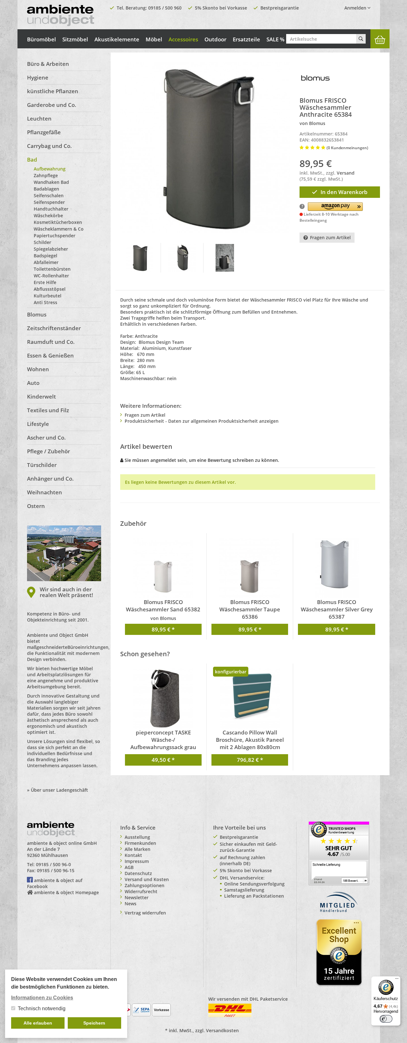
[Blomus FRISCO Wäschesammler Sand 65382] (163, 568)
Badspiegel (45, 256)
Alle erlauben (38, 1023)
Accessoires (183, 39)
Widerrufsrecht (141, 891)
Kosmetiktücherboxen (58, 222)
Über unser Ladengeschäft (59, 790)
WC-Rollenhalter (51, 276)
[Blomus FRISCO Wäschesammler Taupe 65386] (249, 568)
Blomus (36, 314)
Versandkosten (222, 1030)
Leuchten (39, 118)
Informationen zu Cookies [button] (42, 997)
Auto (33, 382)
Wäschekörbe (48, 215)
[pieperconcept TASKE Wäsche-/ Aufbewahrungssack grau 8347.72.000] (163, 698)
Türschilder (42, 465)
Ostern (36, 506)
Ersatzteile (246, 39)
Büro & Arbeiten (48, 63)
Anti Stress (45, 302)
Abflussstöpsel (50, 289)
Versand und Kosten (147, 879)
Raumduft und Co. (51, 341)
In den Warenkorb (344, 192)
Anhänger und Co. (50, 478)
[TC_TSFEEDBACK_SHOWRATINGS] (339, 853)
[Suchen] (361, 39)
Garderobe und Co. (51, 104)
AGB (129, 867)
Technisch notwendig (42, 1008)
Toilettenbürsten (52, 269)
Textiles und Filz (48, 410)
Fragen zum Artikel (330, 237)
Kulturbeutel (47, 296)
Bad (32, 159)
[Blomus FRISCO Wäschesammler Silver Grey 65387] (336, 568)
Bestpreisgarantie (279, 8)
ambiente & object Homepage (66, 892)
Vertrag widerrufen (145, 913)
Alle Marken (137, 849)
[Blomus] (315, 77)
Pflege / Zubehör (48, 451)
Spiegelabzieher (51, 249)
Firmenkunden (140, 843)
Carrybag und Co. (49, 145)
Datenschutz (138, 873)
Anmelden (356, 8)
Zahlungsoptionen (144, 885)
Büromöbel (41, 39)
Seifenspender (49, 202)
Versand (346, 173)
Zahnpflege (46, 175)
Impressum (137, 861)
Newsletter (136, 897)
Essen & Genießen (50, 355)
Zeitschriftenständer (54, 328)
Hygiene (37, 77)
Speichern (94, 1023)
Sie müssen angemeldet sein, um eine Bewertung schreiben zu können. (202, 460)
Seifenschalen (49, 195)
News (130, 903)
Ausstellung (137, 837)
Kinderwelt (41, 396)
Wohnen (38, 369)
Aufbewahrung (50, 169)
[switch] (386, 1019)
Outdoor (215, 39)
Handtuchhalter (51, 209)
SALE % (275, 39)
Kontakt (133, 855)
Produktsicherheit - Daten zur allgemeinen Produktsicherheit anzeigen (202, 421)
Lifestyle (38, 424)
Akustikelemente (116, 39)
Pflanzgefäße (44, 132)
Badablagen (46, 189)
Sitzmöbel (75, 39)
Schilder (42, 242)
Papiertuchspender (54, 236)
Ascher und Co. (46, 437)
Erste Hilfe (45, 282)
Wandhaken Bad (51, 182)
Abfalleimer (46, 262)
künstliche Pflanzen (52, 91)
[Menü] (397, 980)
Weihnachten (44, 492)
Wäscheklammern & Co (59, 229)
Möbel (154, 39)
